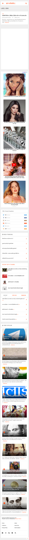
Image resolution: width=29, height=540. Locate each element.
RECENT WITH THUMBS (8, 264)
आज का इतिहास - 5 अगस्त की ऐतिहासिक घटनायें (16, 275)
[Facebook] (2, 533)
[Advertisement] (14, 49)
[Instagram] (5, 533)
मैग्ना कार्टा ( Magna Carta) (11, 358)
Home (3, 523)
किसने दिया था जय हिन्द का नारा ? (12, 434)
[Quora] (9, 533)
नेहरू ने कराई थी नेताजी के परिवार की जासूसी (15, 288)
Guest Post (17, 525)
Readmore (7, 22)
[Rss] (15, 533)
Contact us (4, 525)
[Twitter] (12, 533)
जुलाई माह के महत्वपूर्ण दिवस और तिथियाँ (13, 396)
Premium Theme (18, 518)
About (16, 523)
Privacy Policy (4, 527)
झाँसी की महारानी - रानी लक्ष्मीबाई (13, 281)
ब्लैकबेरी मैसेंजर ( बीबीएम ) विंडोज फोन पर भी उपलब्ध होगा (14, 15)
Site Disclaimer (17, 527)
